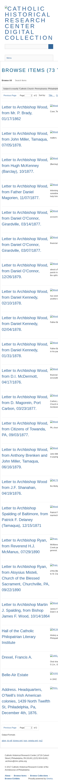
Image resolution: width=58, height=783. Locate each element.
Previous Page (10, 95)
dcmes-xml (18, 741)
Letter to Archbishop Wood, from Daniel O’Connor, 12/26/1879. (25, 271)
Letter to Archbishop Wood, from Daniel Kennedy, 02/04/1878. (25, 324)
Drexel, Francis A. (17, 657)
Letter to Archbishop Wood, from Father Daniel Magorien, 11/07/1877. (25, 192)
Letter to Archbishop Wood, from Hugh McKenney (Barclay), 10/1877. (25, 166)
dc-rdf (9, 741)
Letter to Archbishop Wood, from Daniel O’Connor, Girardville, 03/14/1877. (25, 218)
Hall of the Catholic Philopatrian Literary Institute (19, 637)
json (25, 741)
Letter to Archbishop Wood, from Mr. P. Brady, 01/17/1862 (25, 113)
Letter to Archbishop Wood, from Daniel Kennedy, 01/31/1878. (25, 350)
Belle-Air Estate (15, 675)
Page (22, 95)
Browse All (7, 80)
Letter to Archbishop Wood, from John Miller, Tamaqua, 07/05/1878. (25, 139)
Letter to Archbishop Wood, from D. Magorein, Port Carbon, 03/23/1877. (25, 403)
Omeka (49, 779)
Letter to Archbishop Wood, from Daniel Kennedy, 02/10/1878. (25, 297)
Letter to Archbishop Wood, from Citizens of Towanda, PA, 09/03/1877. (25, 429)
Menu (9, 58)
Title (51, 95)
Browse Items (20, 776)
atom (4, 741)
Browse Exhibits (12, 779)
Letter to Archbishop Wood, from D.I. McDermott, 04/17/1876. (25, 376)
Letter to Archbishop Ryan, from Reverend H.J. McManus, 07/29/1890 (24, 546)
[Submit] (50, 46)
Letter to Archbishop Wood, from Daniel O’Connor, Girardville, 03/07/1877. (25, 245)
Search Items (20, 80)
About (7, 776)
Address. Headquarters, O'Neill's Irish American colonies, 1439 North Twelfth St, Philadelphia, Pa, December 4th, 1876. (26, 701)
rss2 (41, 741)
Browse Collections (39, 776)
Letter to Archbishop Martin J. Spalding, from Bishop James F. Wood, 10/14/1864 (26, 610)
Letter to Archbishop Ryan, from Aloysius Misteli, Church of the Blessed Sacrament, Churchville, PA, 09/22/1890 (25, 578)
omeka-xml (33, 741)
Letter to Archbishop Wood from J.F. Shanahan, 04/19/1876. (24, 487)
